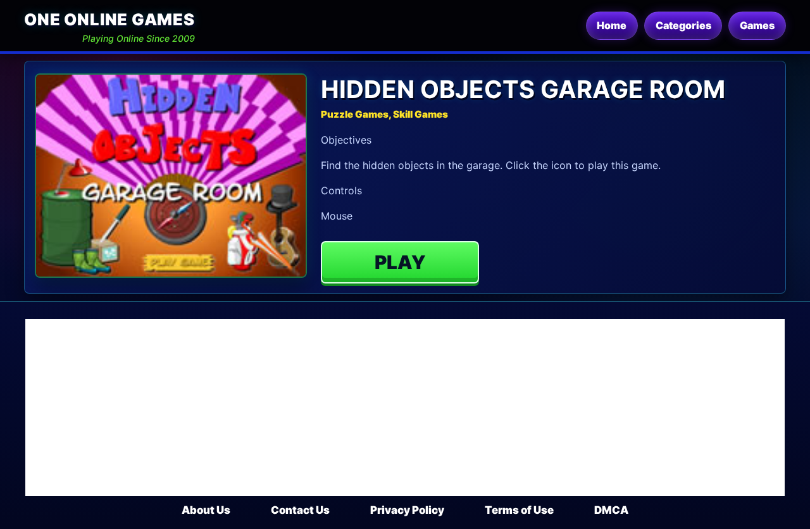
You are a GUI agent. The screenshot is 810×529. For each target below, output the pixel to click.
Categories (683, 25)
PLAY (400, 262)
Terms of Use (519, 510)
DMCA (611, 510)
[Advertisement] (405, 407)
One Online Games (109, 19)
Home (611, 25)
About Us (206, 510)
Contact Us (300, 510)
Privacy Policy (407, 510)
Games (757, 25)
